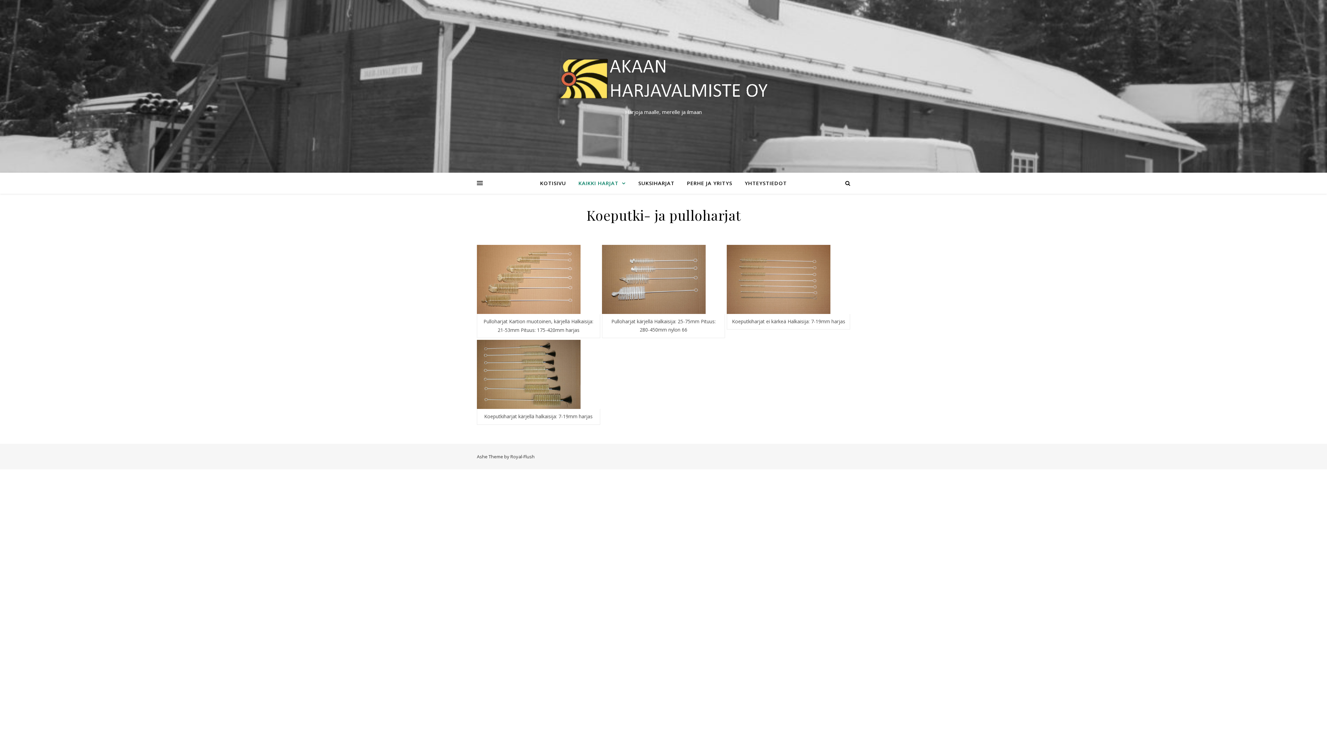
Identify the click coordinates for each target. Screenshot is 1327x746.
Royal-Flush (522, 456)
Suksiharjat (656, 183)
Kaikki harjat (598, 183)
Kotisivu (553, 183)
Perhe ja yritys (709, 183)
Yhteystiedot (766, 183)
